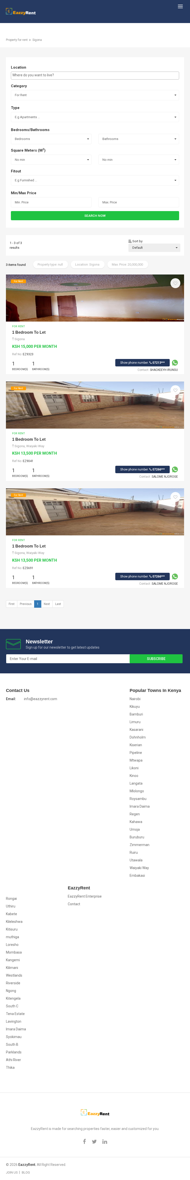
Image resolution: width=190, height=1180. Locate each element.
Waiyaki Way (139, 868)
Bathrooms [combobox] (110, 139)
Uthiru (10, 906)
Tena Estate (15, 1014)
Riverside (13, 983)
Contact (74, 904)
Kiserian (136, 745)
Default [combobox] (137, 247)
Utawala (136, 860)
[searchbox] (95, 75)
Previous (26, 604)
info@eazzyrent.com (40, 699)
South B (12, 1044)
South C (12, 1006)
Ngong (11, 991)
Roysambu (138, 799)
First (12, 604)
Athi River (13, 1060)
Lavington (13, 1021)
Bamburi (136, 714)
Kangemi (13, 960)
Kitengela (13, 998)
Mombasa (14, 952)
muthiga (12, 937)
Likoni (134, 768)
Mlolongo (137, 791)
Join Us (12, 1172)
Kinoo (134, 776)
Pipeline (136, 753)
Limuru (135, 722)
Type (15, 108)
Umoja (135, 829)
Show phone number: (142, 362)
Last (58, 604)
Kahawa (136, 822)
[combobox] (95, 76)
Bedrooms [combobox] (22, 139)
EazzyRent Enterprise (85, 896)
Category (19, 86)
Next (47, 604)
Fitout (16, 171)
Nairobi (135, 699)
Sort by (137, 241)
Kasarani (136, 730)
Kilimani (12, 968)
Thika (10, 1068)
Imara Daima (140, 806)
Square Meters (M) (28, 150)
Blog (26, 1172)
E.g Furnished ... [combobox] (26, 180)
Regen (135, 814)
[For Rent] (95, 298)
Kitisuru (12, 929)
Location (18, 67)
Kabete (11, 914)
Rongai (11, 899)
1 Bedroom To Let (29, 332)
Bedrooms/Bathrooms (30, 130)
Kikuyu (135, 707)
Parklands (14, 1052)
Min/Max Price (23, 193)
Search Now (95, 216)
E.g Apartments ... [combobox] (27, 117)
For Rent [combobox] (21, 95)
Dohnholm (138, 737)
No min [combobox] (20, 160)
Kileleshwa (14, 922)
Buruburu (137, 837)
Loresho (12, 945)
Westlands (14, 975)
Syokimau (14, 1037)
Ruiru (134, 852)
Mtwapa (136, 760)
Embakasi (137, 876)
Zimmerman (139, 845)
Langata (136, 783)
